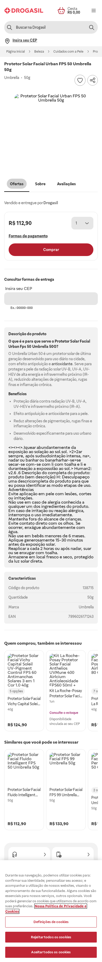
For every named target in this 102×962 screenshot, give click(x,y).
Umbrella (86, 607)
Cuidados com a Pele (68, 51)
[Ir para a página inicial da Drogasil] (23, 10)
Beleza (39, 51)
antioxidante (62, 364)
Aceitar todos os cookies (51, 952)
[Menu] (93, 10)
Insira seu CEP (18, 288)
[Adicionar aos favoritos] (80, 80)
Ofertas (17, 184)
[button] (51, 131)
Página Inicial (15, 51)
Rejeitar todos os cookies (51, 937)
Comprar (51, 250)
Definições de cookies (51, 922)
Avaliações (66, 184)
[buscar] (91, 27)
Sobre (40, 184)
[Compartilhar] (92, 80)
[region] (51, 911)
